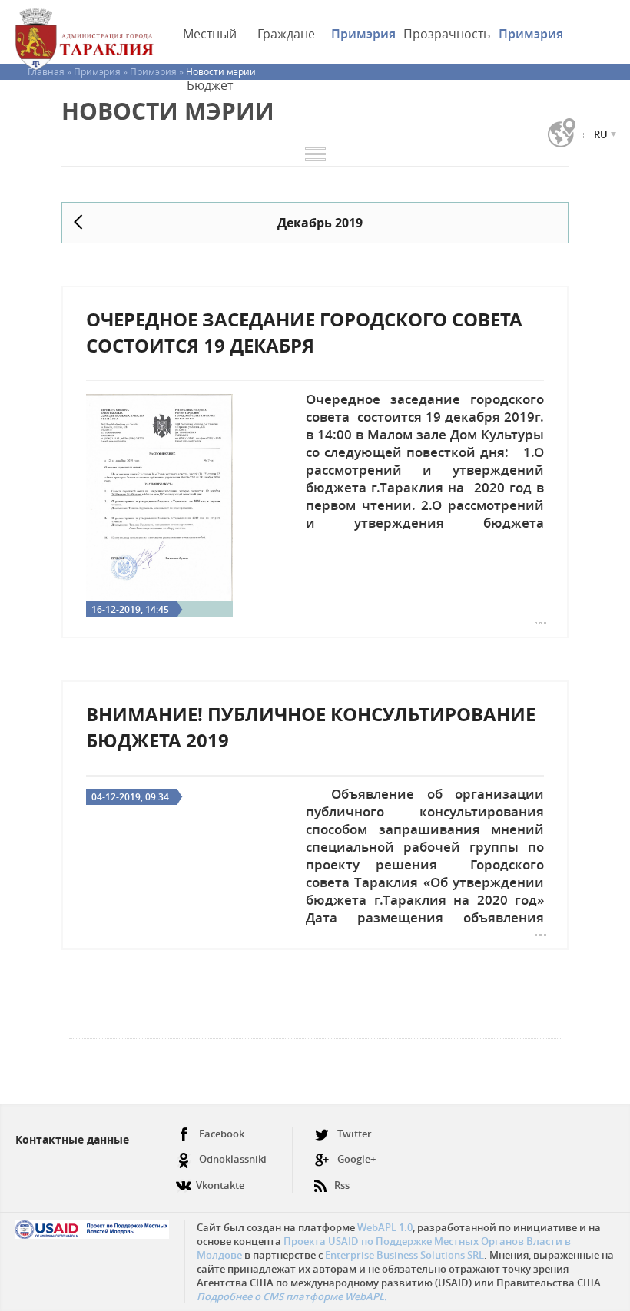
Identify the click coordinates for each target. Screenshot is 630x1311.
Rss (342, 1185)
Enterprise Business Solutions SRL (404, 1255)
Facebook (221, 1134)
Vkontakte (220, 1185)
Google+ (356, 1159)
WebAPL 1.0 (385, 1227)
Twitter (354, 1134)
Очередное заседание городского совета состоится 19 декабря (304, 332)
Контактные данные (72, 1139)
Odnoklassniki (233, 1159)
